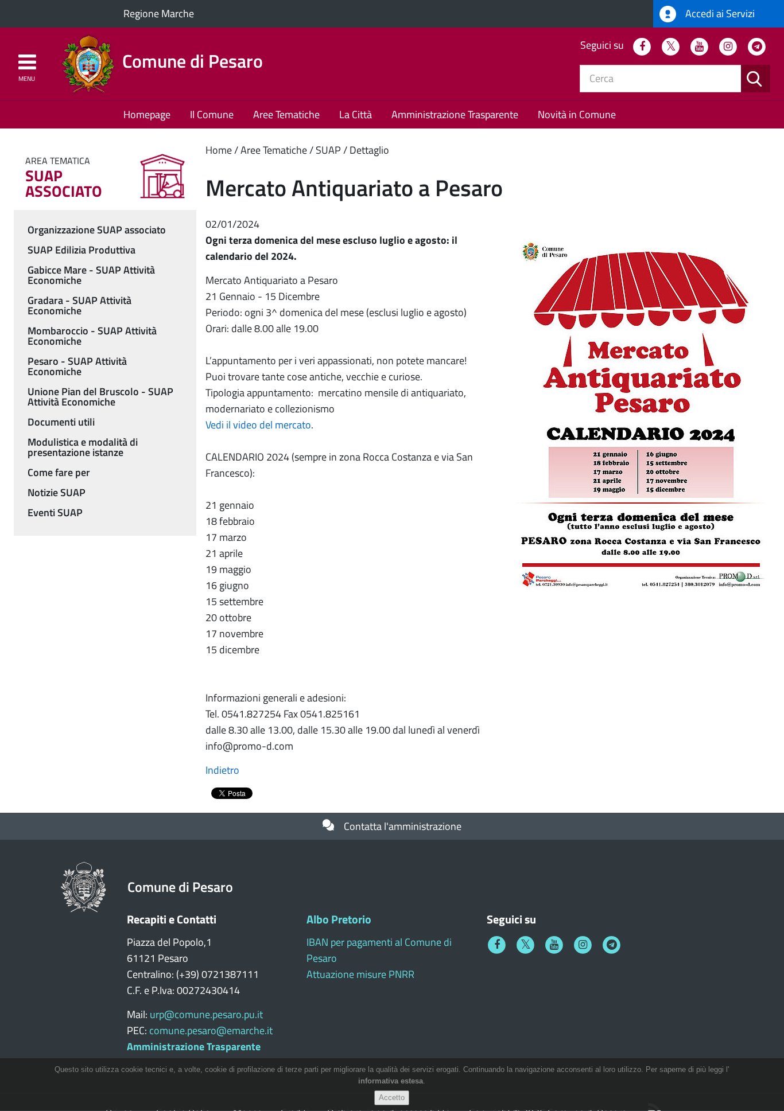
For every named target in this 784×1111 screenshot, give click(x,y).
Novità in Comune (577, 114)
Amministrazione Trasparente (454, 114)
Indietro (222, 770)
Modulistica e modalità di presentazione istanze (83, 447)
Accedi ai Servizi (719, 13)
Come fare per (59, 472)
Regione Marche (158, 13)
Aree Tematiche (286, 114)
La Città (355, 114)
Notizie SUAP (57, 492)
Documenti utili (61, 422)
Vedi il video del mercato (258, 424)
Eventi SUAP (55, 512)
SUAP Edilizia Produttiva (81, 250)
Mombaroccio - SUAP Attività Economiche (92, 336)
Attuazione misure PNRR (360, 974)
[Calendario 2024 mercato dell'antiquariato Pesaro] (641, 414)
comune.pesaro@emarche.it (211, 1030)
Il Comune (212, 114)
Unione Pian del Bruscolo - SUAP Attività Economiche (100, 397)
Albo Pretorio (338, 919)
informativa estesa (390, 1081)
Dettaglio (369, 150)
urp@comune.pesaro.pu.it (206, 1014)
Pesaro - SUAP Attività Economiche (77, 366)
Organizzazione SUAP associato (97, 229)
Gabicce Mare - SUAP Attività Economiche (91, 275)
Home (218, 150)
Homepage (146, 114)
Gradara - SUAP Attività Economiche (79, 305)
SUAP (328, 150)
